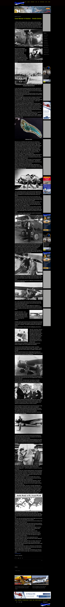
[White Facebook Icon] (16, 602)
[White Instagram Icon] (21, 602)
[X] (18, 602)
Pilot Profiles (16, 555)
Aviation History (20, 555)
